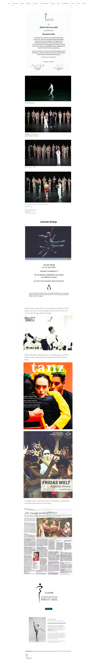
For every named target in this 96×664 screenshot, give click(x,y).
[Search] (71, 7)
